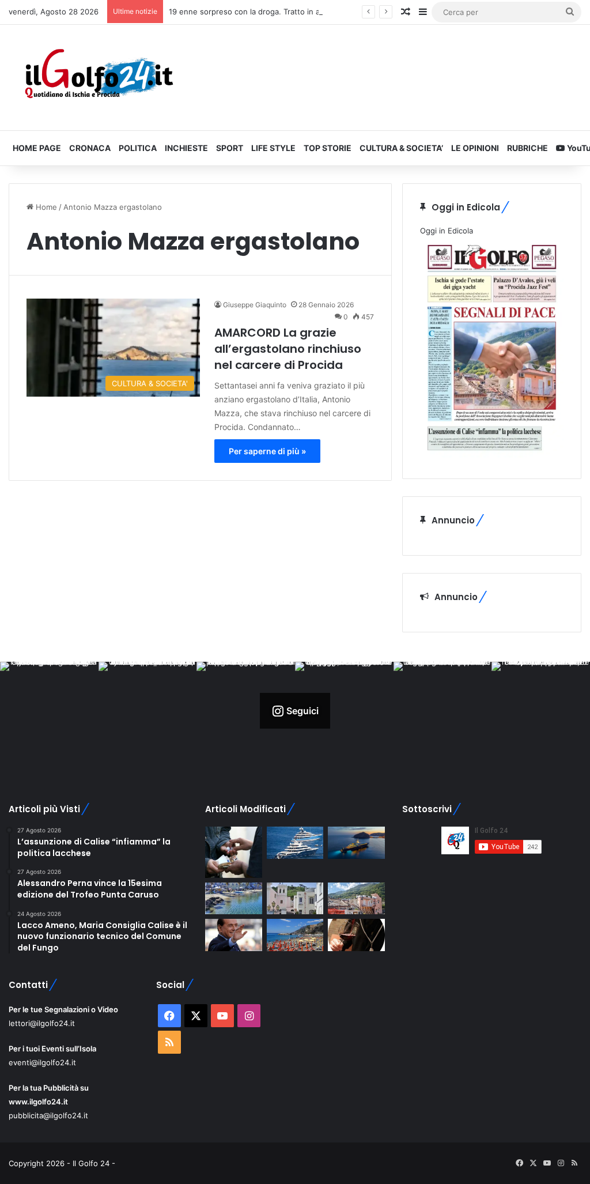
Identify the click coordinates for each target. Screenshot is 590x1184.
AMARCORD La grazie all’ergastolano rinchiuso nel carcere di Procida (287, 349)
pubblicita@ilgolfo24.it (48, 1115)
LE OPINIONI (475, 148)
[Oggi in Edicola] (491, 454)
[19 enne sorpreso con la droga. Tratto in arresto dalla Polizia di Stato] (233, 852)
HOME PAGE (37, 148)
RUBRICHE (527, 148)
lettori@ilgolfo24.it (42, 1023)
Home (45, 207)
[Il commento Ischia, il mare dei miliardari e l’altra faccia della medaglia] (295, 843)
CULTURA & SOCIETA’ (401, 148)
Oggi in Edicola (446, 230)
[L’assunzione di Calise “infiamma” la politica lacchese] (295, 899)
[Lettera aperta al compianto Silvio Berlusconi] (233, 935)
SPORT (229, 148)
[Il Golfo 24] (98, 77)
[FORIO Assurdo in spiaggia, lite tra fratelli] (233, 899)
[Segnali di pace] (356, 899)
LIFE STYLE (273, 148)
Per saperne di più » (267, 451)
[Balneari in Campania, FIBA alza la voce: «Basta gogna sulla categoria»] (295, 935)
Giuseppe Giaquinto (254, 304)
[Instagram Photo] (49, 711)
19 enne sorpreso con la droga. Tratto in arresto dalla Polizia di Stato (292, 11)
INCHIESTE (186, 148)
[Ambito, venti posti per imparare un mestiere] (356, 935)
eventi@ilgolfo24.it (42, 1062)
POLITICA (138, 148)
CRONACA (90, 148)
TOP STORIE (327, 148)
